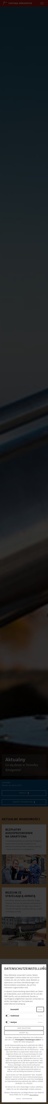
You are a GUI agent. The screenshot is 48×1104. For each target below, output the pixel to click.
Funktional (14, 1016)
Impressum (18, 1098)
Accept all (24, 1033)
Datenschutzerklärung (33, 1094)
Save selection (23, 1028)
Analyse (13, 1022)
